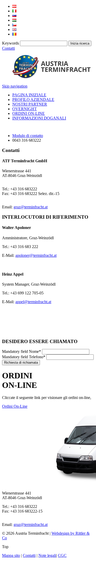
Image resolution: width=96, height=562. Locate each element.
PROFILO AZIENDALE (33, 99)
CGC (62, 555)
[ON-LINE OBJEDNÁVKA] (14, 25)
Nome (21, 351)
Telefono (23, 357)
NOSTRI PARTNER (29, 104)
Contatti (8, 48)
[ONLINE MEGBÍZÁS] (14, 20)
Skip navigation (14, 86)
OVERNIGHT (24, 109)
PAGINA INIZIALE (29, 95)
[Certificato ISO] (15, 331)
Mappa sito (11, 555)
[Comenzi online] (14, 34)
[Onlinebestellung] (14, 6)
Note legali (47, 555)
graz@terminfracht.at (31, 207)
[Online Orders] (14, 29)
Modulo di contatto (27, 135)
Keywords (10, 43)
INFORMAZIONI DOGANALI (39, 118)
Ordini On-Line (14, 406)
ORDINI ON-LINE (28, 113)
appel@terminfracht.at (33, 302)
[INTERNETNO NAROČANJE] (14, 15)
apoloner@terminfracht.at (36, 255)
